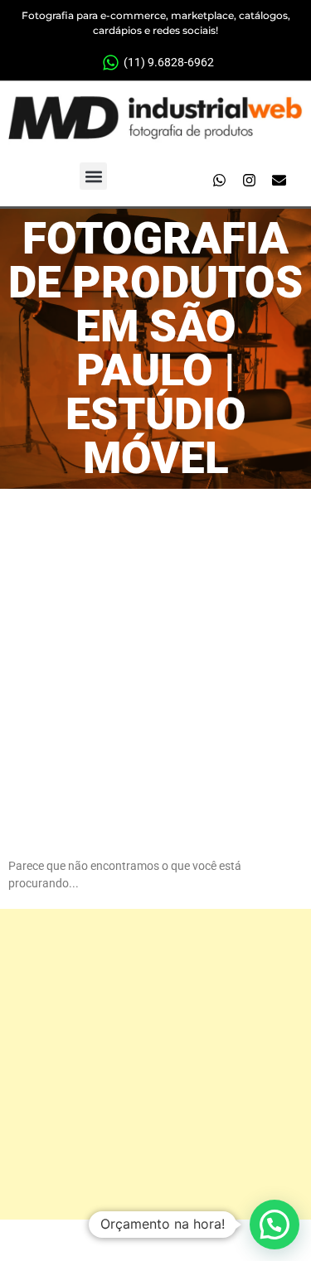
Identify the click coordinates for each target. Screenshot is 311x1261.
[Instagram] (249, 181)
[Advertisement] (155, 652)
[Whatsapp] (219, 181)
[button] (93, 176)
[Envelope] (279, 181)
